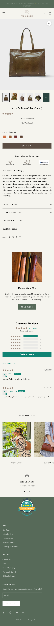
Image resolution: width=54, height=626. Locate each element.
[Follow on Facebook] (4, 612)
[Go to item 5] (38, 97)
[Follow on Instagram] (10, 612)
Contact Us (7, 559)
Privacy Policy (8, 538)
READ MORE (27, 307)
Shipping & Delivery (10, 546)
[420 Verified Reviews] (27, 517)
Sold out (27, 146)
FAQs (5, 563)
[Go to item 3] (22, 97)
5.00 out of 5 (33, 328)
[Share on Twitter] (13, 237)
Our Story (6, 530)
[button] (8, 114)
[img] (8, 370)
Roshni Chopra (16, 463)
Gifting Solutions (9, 576)
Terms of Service (9, 542)
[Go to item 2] (14, 96)
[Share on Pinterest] (17, 237)
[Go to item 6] (46, 97)
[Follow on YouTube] (17, 612)
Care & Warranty (9, 568)
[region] (27, 480)
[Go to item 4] (30, 97)
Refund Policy (8, 534)
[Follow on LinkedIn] (23, 612)
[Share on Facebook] (10, 237)
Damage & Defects (9, 572)
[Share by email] (20, 237)
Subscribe (11, 603)
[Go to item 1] (6, 97)
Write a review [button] (27, 354)
